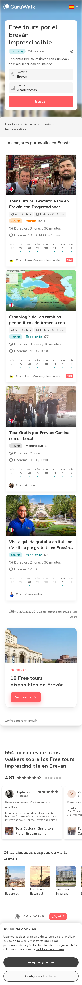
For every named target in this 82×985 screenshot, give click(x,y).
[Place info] (71, 51)
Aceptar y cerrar (41, 962)
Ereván (46, 124)
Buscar (41, 101)
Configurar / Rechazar (41, 976)
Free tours (12, 124)
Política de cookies (50, 949)
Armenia (30, 124)
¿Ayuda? (58, 916)
